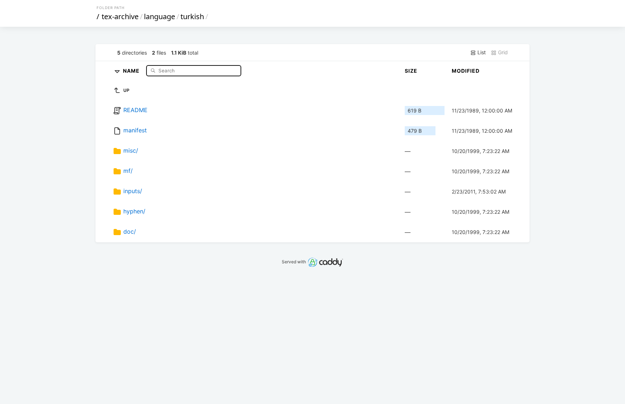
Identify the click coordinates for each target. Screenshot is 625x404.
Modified (466, 71)
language (159, 16)
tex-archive (120, 16)
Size (411, 71)
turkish (192, 16)
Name (132, 70)
